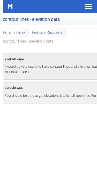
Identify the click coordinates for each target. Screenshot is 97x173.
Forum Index (14, 32)
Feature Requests (47, 32)
